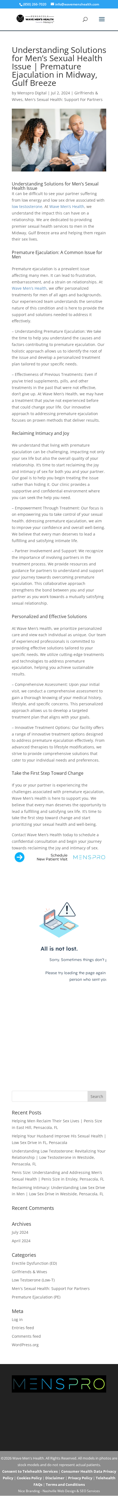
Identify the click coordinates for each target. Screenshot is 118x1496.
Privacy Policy (80, 1477)
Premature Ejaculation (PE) (36, 1297)
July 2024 (20, 1232)
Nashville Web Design (59, 1491)
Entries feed (23, 1327)
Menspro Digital (32, 92)
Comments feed (26, 1336)
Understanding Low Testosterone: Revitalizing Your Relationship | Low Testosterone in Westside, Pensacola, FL (59, 1157)
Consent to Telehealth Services (30, 1471)
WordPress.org (25, 1344)
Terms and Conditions (65, 1484)
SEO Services (90, 1491)
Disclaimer (54, 1477)
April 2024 (21, 1240)
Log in (17, 1319)
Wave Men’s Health (66, 206)
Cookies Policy (29, 1477)
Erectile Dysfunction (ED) (34, 1263)
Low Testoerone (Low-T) (33, 1280)
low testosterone (27, 206)
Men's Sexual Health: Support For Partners (64, 99)
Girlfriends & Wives (29, 1271)
